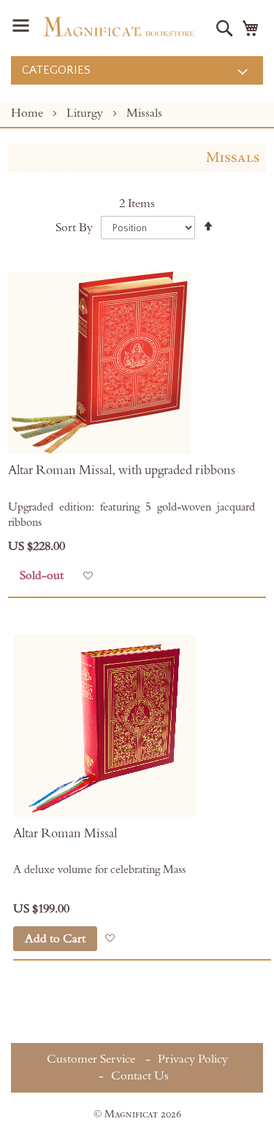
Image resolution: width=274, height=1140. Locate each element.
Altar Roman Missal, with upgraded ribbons (121, 470)
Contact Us (140, 1076)
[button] (88, 576)
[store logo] (118, 26)
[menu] (137, 70)
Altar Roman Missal (65, 834)
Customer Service (91, 1059)
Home (28, 113)
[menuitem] (137, 70)
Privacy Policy (193, 1059)
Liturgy (86, 113)
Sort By (74, 227)
